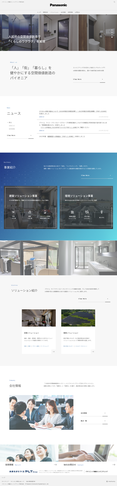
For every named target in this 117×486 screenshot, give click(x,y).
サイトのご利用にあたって (17, 481)
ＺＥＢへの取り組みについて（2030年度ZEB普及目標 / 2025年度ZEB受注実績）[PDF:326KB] (73, 111)
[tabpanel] (58, 32)
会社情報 (84, 413)
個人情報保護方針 (30, 481)
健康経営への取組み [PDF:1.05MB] (61, 136)
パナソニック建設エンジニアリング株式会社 (13, 2)
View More (77, 79)
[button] (45, 12)
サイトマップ (5, 481)
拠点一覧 (84, 421)
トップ (39, 12)
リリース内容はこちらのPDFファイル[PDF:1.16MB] (59, 127)
